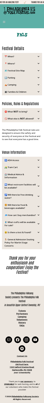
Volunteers (22, 319)
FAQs (22, 325)
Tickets (22, 310)
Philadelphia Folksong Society (25, 396)
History (22, 322)
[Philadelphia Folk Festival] (19, 10)
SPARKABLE (9, 384)
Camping (22, 316)
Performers (22, 313)
